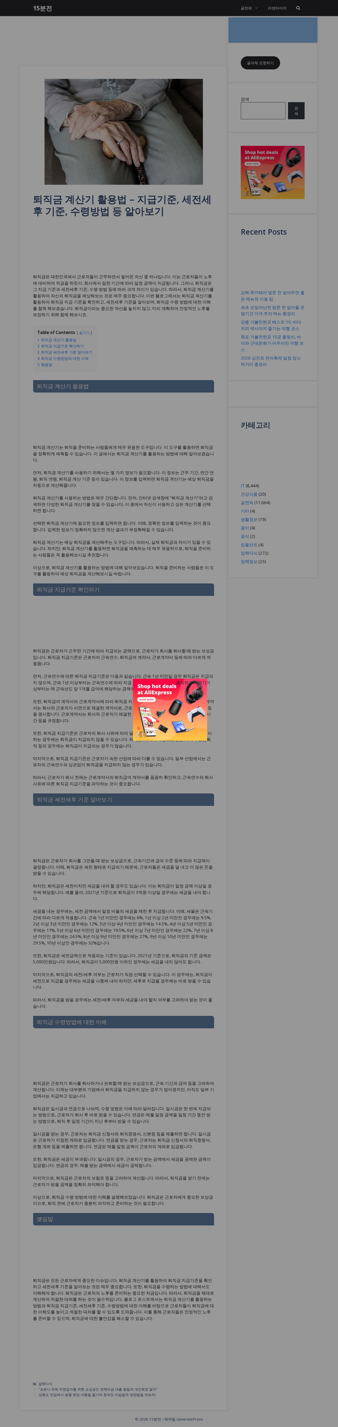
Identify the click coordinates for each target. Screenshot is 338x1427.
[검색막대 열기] (298, 8)
